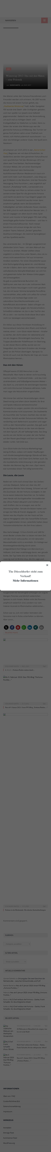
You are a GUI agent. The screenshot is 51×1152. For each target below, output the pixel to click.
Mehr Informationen (25, 580)
